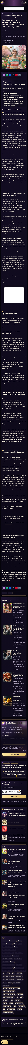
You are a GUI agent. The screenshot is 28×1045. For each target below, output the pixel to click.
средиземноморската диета (9, 205)
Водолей (5, 943)
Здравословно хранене (8, 952)
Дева (15, 943)
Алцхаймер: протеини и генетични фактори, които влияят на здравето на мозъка (19, 652)
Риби (21, 997)
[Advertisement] (14, 8)
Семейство (17, 1000)
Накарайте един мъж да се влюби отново (13, 976)
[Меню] (25, 2)
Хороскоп (19, 1009)
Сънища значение (7, 1006)
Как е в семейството (7, 958)
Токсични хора (21, 1006)
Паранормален (16, 982)
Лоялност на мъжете (8, 970)
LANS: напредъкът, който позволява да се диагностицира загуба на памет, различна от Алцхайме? (19, 628)
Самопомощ (6, 1000)
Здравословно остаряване (9, 949)
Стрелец (11, 1003)
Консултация (5, 735)
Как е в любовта (6, 955)
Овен (9, 982)
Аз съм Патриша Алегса (11, 763)
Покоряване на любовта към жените (11, 988)
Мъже (13, 973)
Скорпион (5, 1003)
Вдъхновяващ (12, 940)
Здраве (10, 593)
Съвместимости (19, 1003)
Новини (14, 13)
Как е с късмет (17, 958)
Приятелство (20, 994)
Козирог (12, 961)
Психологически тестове (9, 997)
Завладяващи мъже (7, 946)
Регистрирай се (14, 796)
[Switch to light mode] (22, 2)
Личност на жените (7, 967)
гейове (10, 943)
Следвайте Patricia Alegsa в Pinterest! (12, 109)
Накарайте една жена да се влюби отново (13, 979)
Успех (4, 1009)
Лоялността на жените (20, 970)
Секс (12, 1000)
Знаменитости (19, 952)
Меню (4, 1042)
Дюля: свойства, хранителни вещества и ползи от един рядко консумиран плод (18, 698)
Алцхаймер (6, 158)
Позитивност (6, 985)
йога (24, 342)
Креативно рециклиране (8, 964)
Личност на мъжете (18, 967)
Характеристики (11, 1009)
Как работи (5, 961)
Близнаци (5, 940)
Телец (14, 1006)
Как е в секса (15, 955)
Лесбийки (18, 964)
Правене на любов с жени (9, 991)
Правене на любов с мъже (9, 994)
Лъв (3, 973)
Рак (17, 997)
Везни (19, 940)
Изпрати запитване (14, 754)
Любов (8, 973)
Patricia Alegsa (9, 40)
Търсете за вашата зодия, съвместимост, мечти (13, 1024)
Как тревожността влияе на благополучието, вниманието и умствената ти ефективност (19, 605)
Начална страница (6, 13)
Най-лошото (20, 973)
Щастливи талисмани (8, 1012)
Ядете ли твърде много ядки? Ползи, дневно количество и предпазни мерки (18, 674)
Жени (20, 943)
